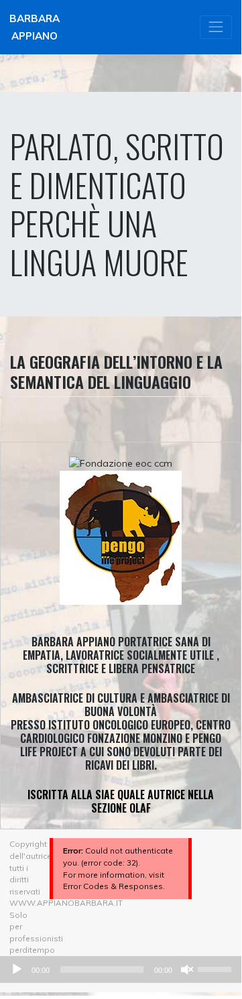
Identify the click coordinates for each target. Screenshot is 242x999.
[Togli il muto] (187, 969)
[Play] (16, 969)
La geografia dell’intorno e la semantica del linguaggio (116, 371)
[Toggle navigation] (216, 27)
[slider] (216, 968)
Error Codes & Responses (113, 886)
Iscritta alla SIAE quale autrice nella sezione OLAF (120, 801)
